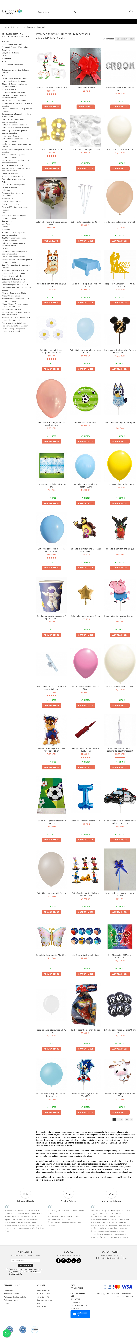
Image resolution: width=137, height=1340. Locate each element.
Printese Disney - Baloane (12, 201)
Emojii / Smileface (9, 89)
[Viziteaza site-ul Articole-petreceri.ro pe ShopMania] (34, 1329)
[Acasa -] (15, 12)
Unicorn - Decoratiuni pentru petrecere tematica (13, 244)
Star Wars (6, 224)
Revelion (5, 210)
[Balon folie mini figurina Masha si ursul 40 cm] (85, 529)
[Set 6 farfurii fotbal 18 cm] (85, 399)
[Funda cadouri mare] (85, 66)
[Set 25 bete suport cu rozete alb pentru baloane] (51, 664)
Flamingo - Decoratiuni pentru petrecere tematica (14, 96)
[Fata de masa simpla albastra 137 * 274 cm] (85, 265)
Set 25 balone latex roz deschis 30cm (86, 687)
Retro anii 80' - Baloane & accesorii (15, 207)
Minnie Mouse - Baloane (11, 309)
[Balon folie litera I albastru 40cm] (85, 797)
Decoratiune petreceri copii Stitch (15, 284)
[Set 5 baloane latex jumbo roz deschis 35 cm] (51, 399)
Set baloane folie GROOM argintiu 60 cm (120, 88)
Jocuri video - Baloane (10, 136)
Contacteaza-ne (82, 1314)
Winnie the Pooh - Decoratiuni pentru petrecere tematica (17, 260)
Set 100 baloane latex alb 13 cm (120, 686)
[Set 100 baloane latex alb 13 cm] (120, 664)
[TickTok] (73, 1260)
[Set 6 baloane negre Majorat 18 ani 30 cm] (120, 1005)
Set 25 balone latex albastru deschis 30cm (85, 485)
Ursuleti (5, 248)
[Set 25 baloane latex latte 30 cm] (51, 869)
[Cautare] (75, 12)
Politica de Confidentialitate (15, 1297)
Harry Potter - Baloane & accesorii (15, 127)
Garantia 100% (43, 1297)
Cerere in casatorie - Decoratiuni (14, 78)
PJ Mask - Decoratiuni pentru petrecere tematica (13, 186)
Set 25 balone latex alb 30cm (120, 149)
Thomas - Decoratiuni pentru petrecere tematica (13, 233)
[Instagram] (78, 1260)
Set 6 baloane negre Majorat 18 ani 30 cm (120, 1031)
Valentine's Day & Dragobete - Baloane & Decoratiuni (14, 329)
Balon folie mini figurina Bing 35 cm (120, 550)
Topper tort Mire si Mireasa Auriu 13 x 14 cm (120, 285)
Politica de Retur (43, 1294)
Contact (7, 1303)
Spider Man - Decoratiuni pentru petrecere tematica (15, 216)
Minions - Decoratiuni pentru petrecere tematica (13, 156)
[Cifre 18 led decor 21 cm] (51, 131)
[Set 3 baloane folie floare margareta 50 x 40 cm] (51, 329)
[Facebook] (58, 1260)
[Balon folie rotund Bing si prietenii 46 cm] (51, 198)
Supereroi (6, 229)
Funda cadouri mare (86, 87)
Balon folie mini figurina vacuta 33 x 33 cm (120, 1094)
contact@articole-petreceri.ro (113, 1258)
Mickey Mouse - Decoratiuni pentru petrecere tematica (16, 299)
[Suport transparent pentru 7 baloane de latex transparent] (120, 730)
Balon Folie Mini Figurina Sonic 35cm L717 (85, 1094)
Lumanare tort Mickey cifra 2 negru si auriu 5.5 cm (120, 351)
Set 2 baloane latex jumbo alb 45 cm (51, 1031)
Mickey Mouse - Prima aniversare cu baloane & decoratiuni (16, 305)
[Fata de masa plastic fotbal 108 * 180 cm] (51, 797)
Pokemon (6, 190)
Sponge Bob (7, 221)
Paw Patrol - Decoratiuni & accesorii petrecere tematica (16, 169)
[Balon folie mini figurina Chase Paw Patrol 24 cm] (51, 730)
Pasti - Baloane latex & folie (12, 165)
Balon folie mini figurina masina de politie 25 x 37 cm (120, 822)
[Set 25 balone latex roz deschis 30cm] (85, 664)
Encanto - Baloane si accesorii (13, 92)
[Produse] (4, 22)
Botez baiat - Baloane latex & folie (15, 279)
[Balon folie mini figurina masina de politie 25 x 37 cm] (120, 797)
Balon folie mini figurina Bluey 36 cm (120, 423)
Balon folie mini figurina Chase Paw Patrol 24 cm (51, 749)
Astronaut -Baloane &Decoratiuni (15, 47)
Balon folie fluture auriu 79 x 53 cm (51, 955)
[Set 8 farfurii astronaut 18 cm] (85, 936)
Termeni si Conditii (11, 1294)
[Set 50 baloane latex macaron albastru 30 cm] (51, 529)
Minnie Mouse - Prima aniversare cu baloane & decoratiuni (16, 318)
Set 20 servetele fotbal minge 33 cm (51, 485)
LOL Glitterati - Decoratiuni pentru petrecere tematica (15, 140)
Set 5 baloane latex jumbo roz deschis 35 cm (51, 423)
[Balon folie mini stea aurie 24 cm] (85, 595)
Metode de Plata (43, 1290)
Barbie (4, 61)
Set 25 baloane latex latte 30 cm (51, 893)
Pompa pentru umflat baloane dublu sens (85, 749)
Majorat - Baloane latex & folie (14, 293)
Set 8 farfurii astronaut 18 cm (86, 955)
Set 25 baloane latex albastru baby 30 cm (85, 351)
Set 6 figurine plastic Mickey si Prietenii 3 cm (85, 894)
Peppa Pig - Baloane (10, 173)
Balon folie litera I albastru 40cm (85, 820)
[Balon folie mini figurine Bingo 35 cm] (51, 265)
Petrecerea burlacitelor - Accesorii (15, 326)
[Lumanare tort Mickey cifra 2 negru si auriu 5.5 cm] (120, 329)
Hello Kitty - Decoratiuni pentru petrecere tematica (14, 131)
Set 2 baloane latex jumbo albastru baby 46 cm (51, 1094)
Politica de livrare (11, 1300)
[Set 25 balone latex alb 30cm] (120, 131)
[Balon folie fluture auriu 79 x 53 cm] (51, 936)
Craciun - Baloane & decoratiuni (14, 81)
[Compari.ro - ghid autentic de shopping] (9, 1329)
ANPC (39, 1303)
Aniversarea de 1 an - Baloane (13, 273)
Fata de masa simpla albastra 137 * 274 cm (86, 285)
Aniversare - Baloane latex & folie (15, 270)
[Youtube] (68, 1260)
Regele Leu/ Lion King (10, 204)
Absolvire (5, 41)
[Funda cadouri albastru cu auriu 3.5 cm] (120, 869)
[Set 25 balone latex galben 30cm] (120, 466)
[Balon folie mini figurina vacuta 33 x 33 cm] (120, 1074)
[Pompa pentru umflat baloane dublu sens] (85, 730)
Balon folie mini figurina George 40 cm (120, 617)
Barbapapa (6, 58)
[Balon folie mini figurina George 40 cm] (120, 595)
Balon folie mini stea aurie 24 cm (85, 616)
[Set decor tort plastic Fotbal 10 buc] (51, 66)
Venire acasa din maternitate (13, 257)
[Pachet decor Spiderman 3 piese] (85, 1005)
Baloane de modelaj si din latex (14, 276)
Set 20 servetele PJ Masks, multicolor (119, 956)
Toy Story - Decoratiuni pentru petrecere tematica (14, 239)
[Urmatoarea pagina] (131, 1119)
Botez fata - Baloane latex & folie (14, 282)
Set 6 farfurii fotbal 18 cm (85, 422)
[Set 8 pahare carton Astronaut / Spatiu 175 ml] (51, 595)
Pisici (4, 182)
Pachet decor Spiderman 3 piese (85, 1030)
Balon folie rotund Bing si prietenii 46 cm (51, 223)
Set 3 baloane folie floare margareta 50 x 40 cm (51, 351)
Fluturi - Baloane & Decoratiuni (14, 100)
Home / (7, 27)
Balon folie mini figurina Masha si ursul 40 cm (86, 550)
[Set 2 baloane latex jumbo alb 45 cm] (51, 1005)
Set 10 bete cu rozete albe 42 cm (85, 222)
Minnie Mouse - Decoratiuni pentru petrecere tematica (16, 313)
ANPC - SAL (41, 1306)
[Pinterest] (63, 1260)
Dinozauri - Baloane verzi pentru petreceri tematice (14, 85)
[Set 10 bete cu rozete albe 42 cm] (85, 198)
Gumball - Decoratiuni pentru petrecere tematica (13, 120)
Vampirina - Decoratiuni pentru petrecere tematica (14, 252)
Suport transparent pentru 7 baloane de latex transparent (120, 749)
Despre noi (8, 1290)
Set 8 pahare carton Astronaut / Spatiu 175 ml (51, 617)
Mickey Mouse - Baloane (11, 296)
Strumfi (5, 227)
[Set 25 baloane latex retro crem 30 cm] (120, 198)
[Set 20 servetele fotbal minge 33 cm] (51, 466)
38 (127, 1119)
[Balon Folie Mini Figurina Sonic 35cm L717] (85, 1074)
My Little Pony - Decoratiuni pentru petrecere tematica (16, 161)
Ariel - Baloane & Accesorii (12, 44)
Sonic (4, 213)
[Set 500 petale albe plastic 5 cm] (85, 131)
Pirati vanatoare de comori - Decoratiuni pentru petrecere (13, 177)
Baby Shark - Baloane (10, 53)
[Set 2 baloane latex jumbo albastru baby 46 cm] (51, 1074)
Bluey (4, 67)
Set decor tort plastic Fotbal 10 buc (51, 87)
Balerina (5, 56)
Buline (4, 75)
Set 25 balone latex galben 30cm (119, 484)
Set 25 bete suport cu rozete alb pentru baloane (51, 687)
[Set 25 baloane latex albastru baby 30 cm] (85, 330)
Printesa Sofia (7, 198)
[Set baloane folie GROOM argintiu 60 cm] (120, 66)
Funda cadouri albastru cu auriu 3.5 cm (119, 894)
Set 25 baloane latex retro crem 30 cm (119, 223)
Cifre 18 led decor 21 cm (51, 149)
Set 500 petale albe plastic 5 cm (85, 149)
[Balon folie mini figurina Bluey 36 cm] (120, 399)
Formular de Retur (44, 1300)
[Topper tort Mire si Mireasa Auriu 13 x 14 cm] (120, 265)
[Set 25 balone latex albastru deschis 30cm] (85, 466)
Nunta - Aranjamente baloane (14, 323)
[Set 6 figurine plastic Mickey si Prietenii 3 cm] (85, 869)
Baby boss (6, 50)
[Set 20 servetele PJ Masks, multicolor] (120, 936)
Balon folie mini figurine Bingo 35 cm (51, 285)
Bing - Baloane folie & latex (12, 64)
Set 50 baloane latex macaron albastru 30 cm (51, 550)
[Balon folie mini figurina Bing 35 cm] (120, 529)
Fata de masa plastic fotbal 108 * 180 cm (51, 822)
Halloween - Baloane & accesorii (14, 125)
